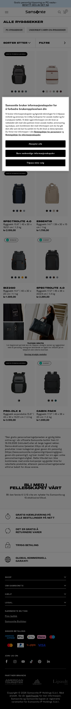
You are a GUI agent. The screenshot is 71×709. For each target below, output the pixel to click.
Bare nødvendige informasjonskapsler (35, 153)
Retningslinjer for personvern (47, 131)
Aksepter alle (35, 144)
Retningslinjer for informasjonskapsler (23, 134)
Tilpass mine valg (35, 163)
